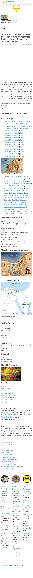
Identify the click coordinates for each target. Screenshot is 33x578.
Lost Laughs (27, 528)
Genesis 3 (21, 121)
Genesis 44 (23, 151)
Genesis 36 (7, 147)
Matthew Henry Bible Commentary (12, 466)
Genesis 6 (16, 124)
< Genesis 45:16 (6, 44)
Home (3, 484)
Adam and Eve (5, 388)
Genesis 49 (15, 156)
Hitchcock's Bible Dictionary (10, 469)
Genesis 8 (7, 126)
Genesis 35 (23, 144)
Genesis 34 (15, 144)
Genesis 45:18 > (27, 44)
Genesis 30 (7, 142)
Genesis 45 (7, 154)
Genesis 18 (7, 133)
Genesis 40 (15, 149)
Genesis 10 (22, 126)
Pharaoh (11, 82)
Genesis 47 (23, 154)
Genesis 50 (23, 156)
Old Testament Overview (26, 489)
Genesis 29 (23, 140)
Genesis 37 (15, 147)
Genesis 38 (23, 147)
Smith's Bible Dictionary (8, 457)
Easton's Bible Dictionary (9, 459)
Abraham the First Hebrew (8, 395)
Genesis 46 (15, 154)
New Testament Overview (26, 503)
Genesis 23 (23, 135)
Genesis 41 (23, 149)
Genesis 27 (7, 140)
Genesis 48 (7, 156)
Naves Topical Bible (7, 455)
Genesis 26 (23, 138)
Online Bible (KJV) (7, 452)
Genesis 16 (15, 131)
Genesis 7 (23, 124)
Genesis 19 (15, 133)
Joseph (14, 84)
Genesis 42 (7, 151)
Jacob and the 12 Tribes (8, 400)
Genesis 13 (18, 128)
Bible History (10, 565)
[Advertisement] (16, 62)
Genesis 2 (14, 121)
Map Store (26, 533)
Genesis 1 (7, 121)
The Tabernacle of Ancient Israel (16, 527)
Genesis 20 (23, 133)
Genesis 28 (15, 140)
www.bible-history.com (8, 414)
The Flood (4, 391)
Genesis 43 (15, 151)
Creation (3, 386)
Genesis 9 (14, 126)
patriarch (29, 87)
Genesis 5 (8, 124)
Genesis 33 (7, 144)
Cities (5, 538)
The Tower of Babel (7, 393)
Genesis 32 (23, 142)
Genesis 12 (9, 128)
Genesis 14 (26, 128)
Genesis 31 (15, 142)
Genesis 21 (7, 135)
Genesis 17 (23, 131)
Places (14, 504)
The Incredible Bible (4, 543)
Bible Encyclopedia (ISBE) (9, 450)
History (25, 484)
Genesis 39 (7, 149)
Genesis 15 (7, 131)
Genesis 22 (15, 135)
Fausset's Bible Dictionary (9, 464)
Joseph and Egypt (6, 402)
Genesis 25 (15, 138)
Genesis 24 (7, 138)
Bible (13, 484)
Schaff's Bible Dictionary (8, 462)
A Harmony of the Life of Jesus (27, 516)
